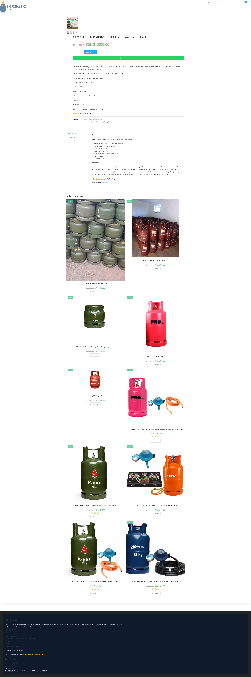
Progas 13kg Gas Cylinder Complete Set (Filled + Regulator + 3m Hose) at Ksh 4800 (155, 429)
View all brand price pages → (33, 654)
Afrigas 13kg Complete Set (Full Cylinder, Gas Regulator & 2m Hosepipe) (155, 581)
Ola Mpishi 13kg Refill (95, 396)
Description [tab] (72, 133)
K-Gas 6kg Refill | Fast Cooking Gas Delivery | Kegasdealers (95, 347)
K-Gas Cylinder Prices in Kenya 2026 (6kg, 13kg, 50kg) (92, 122)
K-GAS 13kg (85, 74)
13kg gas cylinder (85, 119)
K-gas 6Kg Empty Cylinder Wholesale (95, 283)
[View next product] (183, 18)
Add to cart (90, 52)
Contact (7, 643)
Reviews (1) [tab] (71, 137)
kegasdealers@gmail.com (13, 666)
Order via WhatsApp (129, 58)
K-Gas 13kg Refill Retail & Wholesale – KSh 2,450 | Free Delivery (96, 505)
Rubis (101, 119)
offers (92, 119)
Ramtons (97, 119)
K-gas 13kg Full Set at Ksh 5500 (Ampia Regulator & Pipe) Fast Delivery (95, 581)
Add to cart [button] (95, 292)
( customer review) (85, 113)
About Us (8, 641)
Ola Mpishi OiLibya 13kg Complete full (155, 260)
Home (7, 634)
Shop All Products (10, 636)
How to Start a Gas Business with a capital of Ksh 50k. (22, 639)
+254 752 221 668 (11, 663)
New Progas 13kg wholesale (155, 356)
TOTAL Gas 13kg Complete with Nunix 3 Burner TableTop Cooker (155, 505)
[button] (75, 20)
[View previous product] (180, 18)
